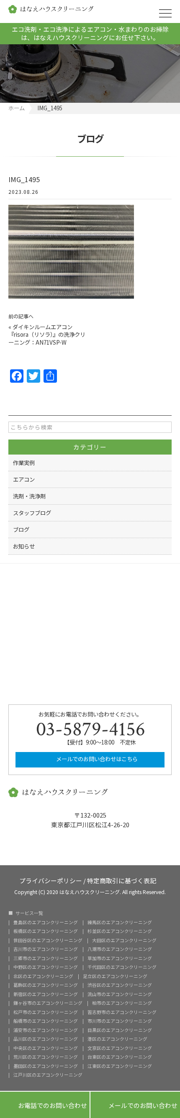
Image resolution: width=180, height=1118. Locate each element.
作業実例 (24, 462)
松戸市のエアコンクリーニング (45, 1012)
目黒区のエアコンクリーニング (119, 1030)
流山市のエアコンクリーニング (119, 994)
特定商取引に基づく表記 (121, 880)
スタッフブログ (32, 512)
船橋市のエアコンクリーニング (45, 1021)
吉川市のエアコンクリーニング (45, 949)
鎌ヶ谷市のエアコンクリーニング (47, 1003)
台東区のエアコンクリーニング (119, 1057)
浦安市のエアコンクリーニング (45, 1030)
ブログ (21, 529)
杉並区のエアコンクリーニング (119, 931)
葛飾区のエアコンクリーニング (45, 985)
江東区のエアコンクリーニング (119, 1066)
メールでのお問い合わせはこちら (96, 759)
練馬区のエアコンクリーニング (119, 922)
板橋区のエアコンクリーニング (45, 931)
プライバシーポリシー (50, 880)
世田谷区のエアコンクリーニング (47, 940)
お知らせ (24, 546)
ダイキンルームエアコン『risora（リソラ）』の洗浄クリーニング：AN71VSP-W (46, 335)
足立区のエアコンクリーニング (115, 976)
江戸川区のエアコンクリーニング (47, 1075)
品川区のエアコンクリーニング (45, 1039)
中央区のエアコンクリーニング (45, 1048)
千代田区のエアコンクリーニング (122, 967)
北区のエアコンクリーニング (43, 976)
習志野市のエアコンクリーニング (122, 1012)
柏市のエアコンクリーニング (122, 1003)
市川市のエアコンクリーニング (119, 1021)
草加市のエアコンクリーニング (119, 958)
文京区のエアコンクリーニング (119, 1048)
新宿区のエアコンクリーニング (45, 994)
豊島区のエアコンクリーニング (45, 922)
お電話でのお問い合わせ (45, 1105)
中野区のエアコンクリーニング (45, 967)
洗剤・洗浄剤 (29, 496)
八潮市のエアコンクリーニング (119, 949)
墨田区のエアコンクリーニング (45, 1066)
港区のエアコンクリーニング (117, 1039)
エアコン (24, 479)
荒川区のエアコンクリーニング (45, 1057)
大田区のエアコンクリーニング (124, 940)
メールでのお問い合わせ (135, 1105)
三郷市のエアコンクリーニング (45, 958)
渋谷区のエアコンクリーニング (119, 985)
